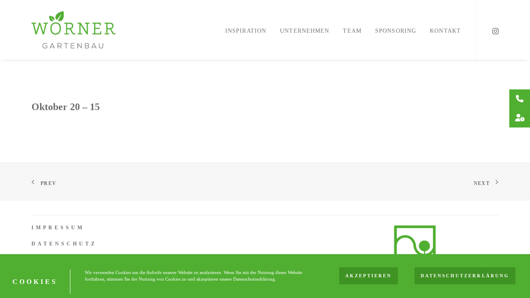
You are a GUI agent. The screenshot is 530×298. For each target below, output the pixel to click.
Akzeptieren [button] (368, 276)
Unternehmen (304, 31)
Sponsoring (395, 31)
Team (352, 31)
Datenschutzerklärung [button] (465, 276)
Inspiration (245, 31)
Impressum (57, 228)
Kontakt (445, 31)
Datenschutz (64, 244)
